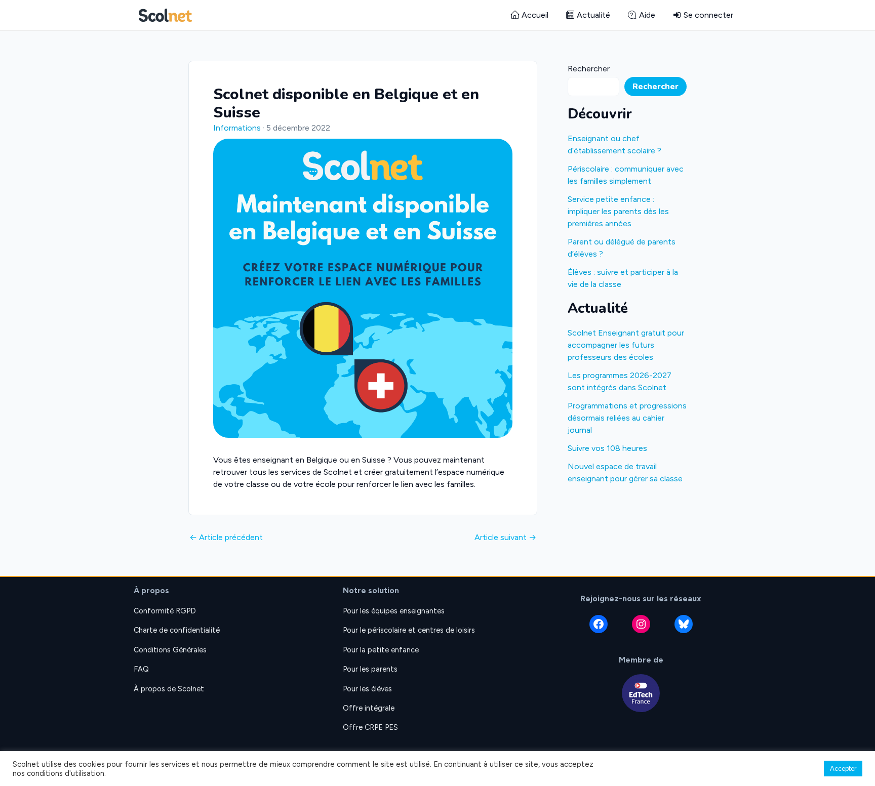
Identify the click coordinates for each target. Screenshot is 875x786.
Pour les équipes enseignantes (394, 610)
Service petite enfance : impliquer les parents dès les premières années (618, 211)
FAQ (141, 669)
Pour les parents (370, 669)
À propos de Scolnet (169, 688)
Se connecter (708, 15)
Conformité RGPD (165, 610)
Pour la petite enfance (381, 649)
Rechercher (589, 68)
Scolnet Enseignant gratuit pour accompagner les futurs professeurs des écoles (626, 345)
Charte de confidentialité (177, 630)
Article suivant (505, 537)
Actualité (593, 15)
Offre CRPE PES (370, 727)
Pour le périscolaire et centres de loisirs (409, 630)
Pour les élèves (367, 688)
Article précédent (226, 537)
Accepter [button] (843, 768)
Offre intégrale (368, 708)
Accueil (535, 15)
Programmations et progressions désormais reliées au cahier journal (627, 418)
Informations (237, 128)
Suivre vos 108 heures (607, 448)
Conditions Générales (170, 649)
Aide (647, 15)
